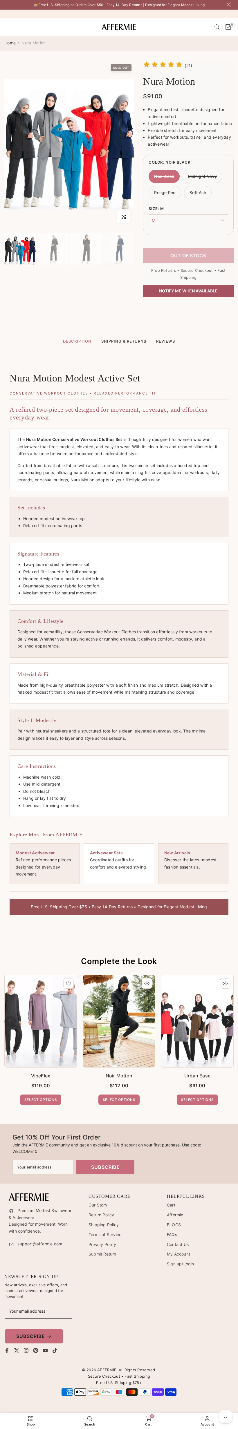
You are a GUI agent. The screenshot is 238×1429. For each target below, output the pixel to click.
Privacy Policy (102, 1244)
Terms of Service (105, 1234)
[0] (228, 27)
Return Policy (101, 1214)
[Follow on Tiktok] (54, 1350)
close (7, 4)
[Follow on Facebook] (7, 1350)
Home (10, 42)
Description (77, 341)
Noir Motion (119, 1076)
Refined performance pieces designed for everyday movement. (43, 863)
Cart (171, 1204)
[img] (163, 65)
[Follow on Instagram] (26, 1350)
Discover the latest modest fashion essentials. (190, 859)
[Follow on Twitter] (16, 1350)
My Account (178, 1253)
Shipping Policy (104, 1224)
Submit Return (102, 1253)
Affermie (175, 1214)
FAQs (172, 1234)
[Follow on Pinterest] (35, 1350)
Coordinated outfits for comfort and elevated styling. (118, 859)
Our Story (98, 1204)
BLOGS (174, 1224)
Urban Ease (197, 1076)
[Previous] (10, 1021)
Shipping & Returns (123, 341)
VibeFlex (41, 1076)
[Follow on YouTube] (45, 1350)
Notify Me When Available (188, 290)
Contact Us (178, 1244)
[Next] (228, 1021)
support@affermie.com (39, 1243)
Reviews (165, 341)
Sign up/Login (180, 1263)
